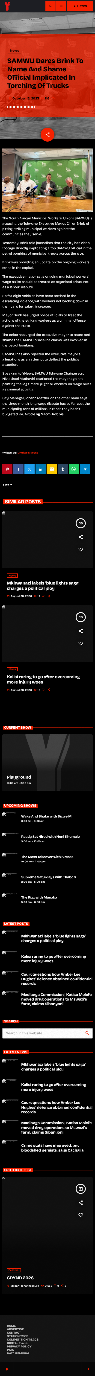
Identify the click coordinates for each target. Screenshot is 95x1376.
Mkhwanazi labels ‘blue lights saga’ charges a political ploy (43, 586)
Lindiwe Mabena (28, 452)
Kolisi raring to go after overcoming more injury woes (43, 679)
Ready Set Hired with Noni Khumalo (50, 837)
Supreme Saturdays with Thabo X (49, 877)
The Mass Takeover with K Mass (47, 857)
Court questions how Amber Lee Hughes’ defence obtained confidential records (56, 979)
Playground (19, 777)
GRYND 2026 (20, 1278)
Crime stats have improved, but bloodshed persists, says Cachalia (52, 1147)
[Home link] (7, 6)
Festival (14, 1270)
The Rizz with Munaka (39, 898)
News (14, 50)
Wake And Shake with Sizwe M (46, 817)
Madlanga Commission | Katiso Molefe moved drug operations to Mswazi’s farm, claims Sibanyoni (56, 999)
